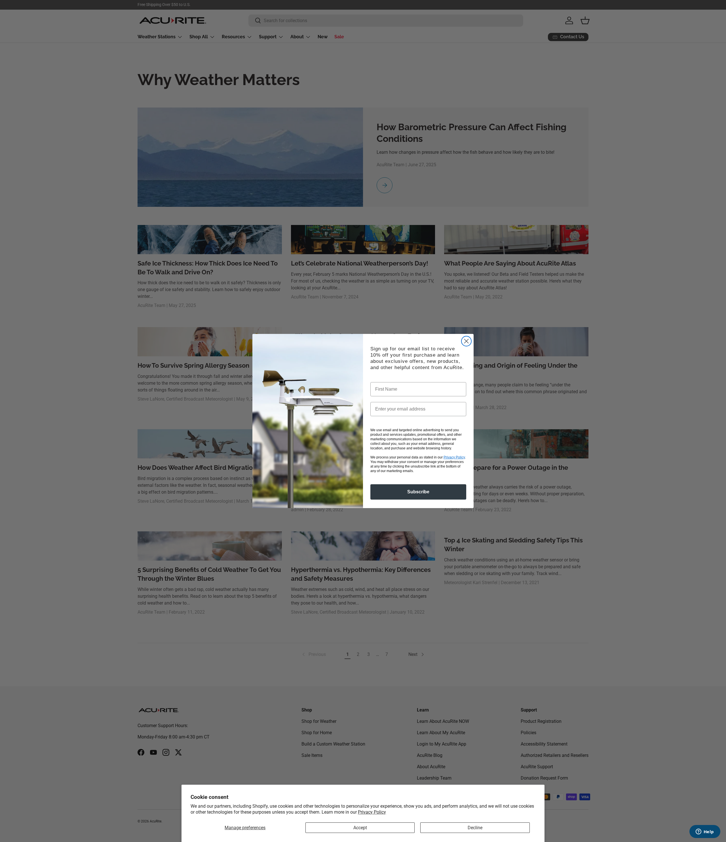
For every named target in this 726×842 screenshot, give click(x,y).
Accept (360, 827)
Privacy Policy (372, 812)
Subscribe (418, 491)
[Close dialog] (466, 341)
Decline (475, 827)
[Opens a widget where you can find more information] (704, 832)
